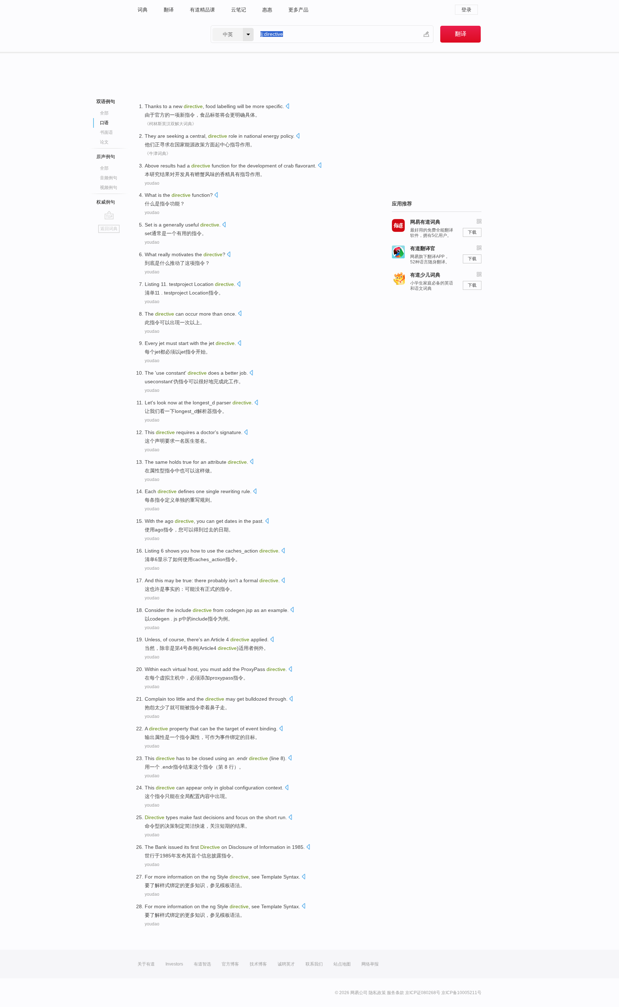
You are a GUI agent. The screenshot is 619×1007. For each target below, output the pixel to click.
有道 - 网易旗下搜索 (167, 34)
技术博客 (258, 964)
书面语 (106, 132)
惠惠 (267, 10)
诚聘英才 (286, 964)
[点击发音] (287, 107)
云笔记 (238, 10)
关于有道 (146, 964)
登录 (466, 10)
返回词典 (108, 228)
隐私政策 (377, 992)
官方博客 (230, 964)
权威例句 (105, 202)
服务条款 (395, 992)
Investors (174, 964)
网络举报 (370, 964)
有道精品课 (202, 10)
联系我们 (314, 964)
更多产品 (298, 10)
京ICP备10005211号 (461, 992)
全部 (104, 113)
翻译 (169, 10)
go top (109, 215)
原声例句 (105, 156)
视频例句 (108, 187)
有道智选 (202, 964)
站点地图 (342, 964)
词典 (143, 10)
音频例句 (108, 177)
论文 (104, 142)
